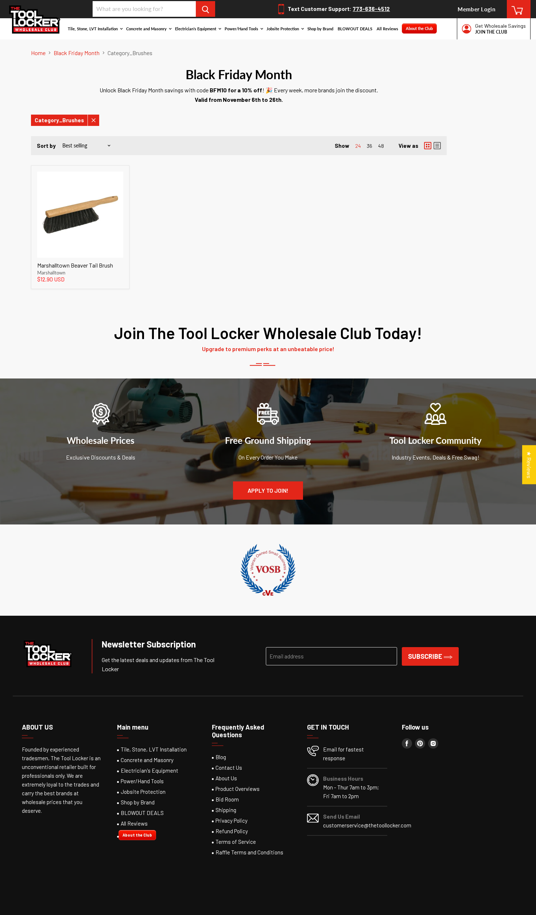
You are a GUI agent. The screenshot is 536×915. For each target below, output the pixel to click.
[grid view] (427, 145)
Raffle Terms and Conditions (249, 852)
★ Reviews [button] (529, 464)
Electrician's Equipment (196, 28)
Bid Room (227, 799)
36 (369, 146)
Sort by (46, 146)
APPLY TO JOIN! (268, 490)
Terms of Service (235, 841)
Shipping (225, 810)
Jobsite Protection (283, 28)
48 (381, 146)
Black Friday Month (77, 53)
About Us (226, 778)
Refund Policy (231, 831)
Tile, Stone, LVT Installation (93, 28)
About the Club (419, 28)
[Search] (205, 9)
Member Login (476, 9)
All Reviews (387, 28)
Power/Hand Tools (242, 28)
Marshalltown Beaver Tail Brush (75, 265)
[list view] (437, 145)
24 (358, 146)
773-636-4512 (371, 8)
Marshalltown (51, 273)
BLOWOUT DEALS (355, 28)
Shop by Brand (320, 28)
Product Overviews (237, 788)
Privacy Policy (231, 820)
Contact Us (228, 767)
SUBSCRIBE (426, 656)
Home (38, 53)
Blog (220, 757)
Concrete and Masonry (147, 28)
